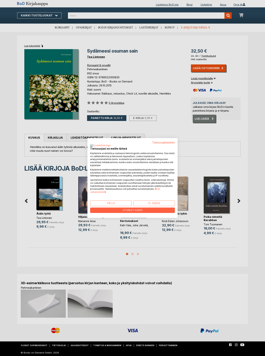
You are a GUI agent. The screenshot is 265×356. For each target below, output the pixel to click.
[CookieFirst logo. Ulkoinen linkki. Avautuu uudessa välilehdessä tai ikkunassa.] (100, 145)
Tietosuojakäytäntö (163, 142)
